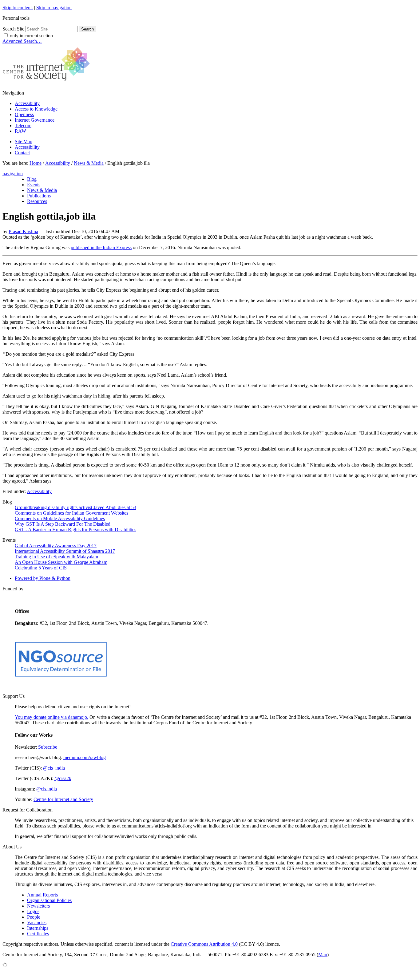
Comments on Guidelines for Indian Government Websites (71, 513)
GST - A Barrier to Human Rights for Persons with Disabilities (75, 529)
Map (322, 954)
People (33, 917)
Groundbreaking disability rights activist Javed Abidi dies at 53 (75, 507)
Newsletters (38, 905)
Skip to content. (17, 7)
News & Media (89, 163)
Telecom (23, 125)
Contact (22, 152)
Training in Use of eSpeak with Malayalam (56, 556)
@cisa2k (62, 778)
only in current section (31, 35)
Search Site (13, 28)
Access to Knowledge (36, 108)
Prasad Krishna (23, 231)
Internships (37, 928)
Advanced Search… (22, 41)
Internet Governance (34, 120)
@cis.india (46, 788)
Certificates (38, 933)
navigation (12, 173)
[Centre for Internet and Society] (47, 82)
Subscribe (47, 747)
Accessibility (27, 103)
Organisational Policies (49, 900)
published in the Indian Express (101, 247)
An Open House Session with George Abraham (61, 562)
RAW (20, 131)
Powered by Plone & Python (42, 578)
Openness (24, 114)
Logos (33, 911)
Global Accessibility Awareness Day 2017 (56, 545)
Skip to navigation (54, 7)
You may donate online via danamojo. (51, 717)
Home (36, 163)
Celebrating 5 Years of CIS (41, 567)
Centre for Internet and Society (63, 799)
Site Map (23, 141)
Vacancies (36, 922)
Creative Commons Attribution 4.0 (204, 944)
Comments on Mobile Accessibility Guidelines (60, 518)
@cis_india (54, 768)
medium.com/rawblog (84, 757)
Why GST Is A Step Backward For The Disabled (62, 524)
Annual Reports (42, 894)
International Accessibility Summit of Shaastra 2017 (65, 551)
